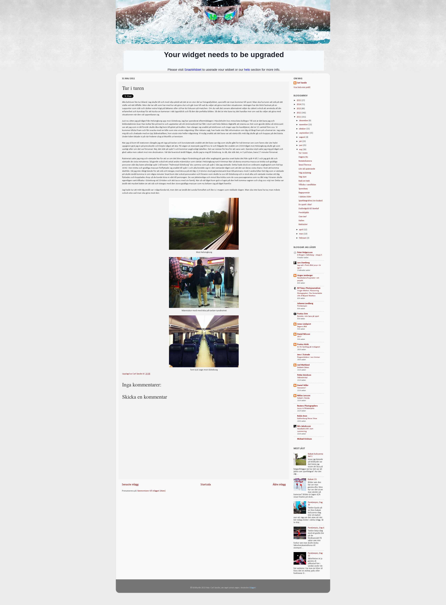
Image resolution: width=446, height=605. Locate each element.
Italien (301, 221)
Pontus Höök (303, 344)
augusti (302, 137)
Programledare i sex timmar (308, 357)
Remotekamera (305, 161)
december (304, 121)
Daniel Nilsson (303, 334)
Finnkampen (302, 306)
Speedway (303, 189)
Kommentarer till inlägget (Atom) (151, 491)
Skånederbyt (302, 378)
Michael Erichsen (304, 439)
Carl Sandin (138, 374)
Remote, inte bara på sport (308, 316)
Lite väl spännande (307, 169)
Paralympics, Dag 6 (316, 528)
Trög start (302, 177)
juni (301, 145)
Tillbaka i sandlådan (307, 185)
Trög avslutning (305, 173)
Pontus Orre (302, 314)
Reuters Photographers (307, 406)
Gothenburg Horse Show (307, 419)
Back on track (304, 181)
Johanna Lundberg (305, 303)
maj (301, 150)
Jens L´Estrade (303, 355)
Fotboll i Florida (303, 398)
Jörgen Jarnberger (305, 275)
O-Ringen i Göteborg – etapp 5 (309, 255)
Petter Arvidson (304, 375)
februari (303, 238)
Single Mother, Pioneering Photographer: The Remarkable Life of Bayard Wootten (309, 293)
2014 (299, 104)
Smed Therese (305, 165)
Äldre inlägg (279, 484)
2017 (299, 337)
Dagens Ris (303, 157)
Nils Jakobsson (304, 426)
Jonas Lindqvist (304, 324)
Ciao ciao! (303, 217)
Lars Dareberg (303, 263)
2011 (299, 117)
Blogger (252, 588)
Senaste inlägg (130, 484)
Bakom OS (312, 479)
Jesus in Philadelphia (305, 408)
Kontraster (303, 224)
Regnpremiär (304, 193)
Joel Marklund (303, 365)
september (304, 133)
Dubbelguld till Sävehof (309, 209)
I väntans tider (305, 197)
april (301, 230)
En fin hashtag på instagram (308, 347)
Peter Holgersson (305, 252)
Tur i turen (303, 153)
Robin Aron (302, 416)
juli (300, 141)
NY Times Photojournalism (308, 288)
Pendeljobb (304, 213)
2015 (299, 100)
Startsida (206, 484)
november (303, 125)
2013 (299, 109)
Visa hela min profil (302, 87)
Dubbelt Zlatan (303, 368)
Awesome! (301, 388)
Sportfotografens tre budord (310, 201)
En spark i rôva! (305, 205)
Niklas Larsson (303, 396)
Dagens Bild (302, 327)
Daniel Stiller (302, 385)
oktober (302, 129)
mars (301, 234)
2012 (299, 113)
